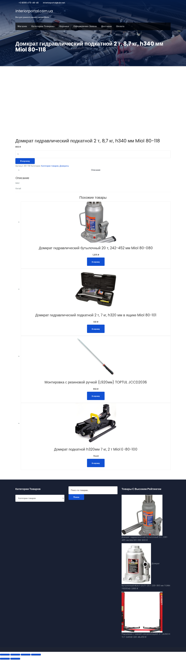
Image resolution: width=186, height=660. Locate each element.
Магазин (22, 26)
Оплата (120, 26)
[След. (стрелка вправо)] (15, 658)
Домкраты (64, 165)
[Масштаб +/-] (36, 654)
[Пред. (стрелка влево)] (5, 658)
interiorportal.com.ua (34, 11)
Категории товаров (42, 26)
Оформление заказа (85, 26)
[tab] (96, 170)
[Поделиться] (15, 654)
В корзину (25, 161)
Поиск (76, 497)
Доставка (106, 26)
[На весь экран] (26, 654)
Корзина (64, 26)
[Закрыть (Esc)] (5, 654)
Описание (95, 170)
